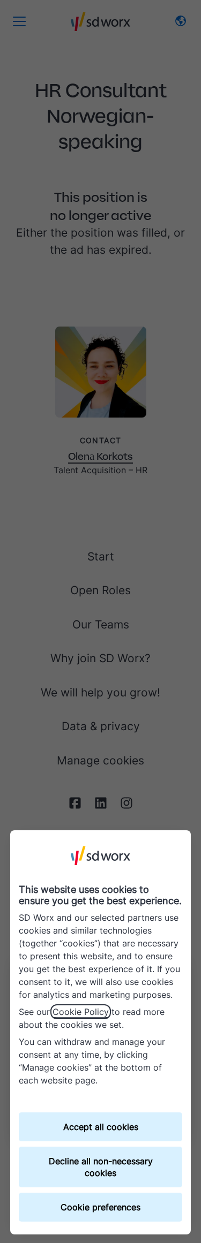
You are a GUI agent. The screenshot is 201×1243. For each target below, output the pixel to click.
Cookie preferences (100, 1207)
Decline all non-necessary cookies (101, 1167)
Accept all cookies (100, 1126)
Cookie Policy (81, 1011)
